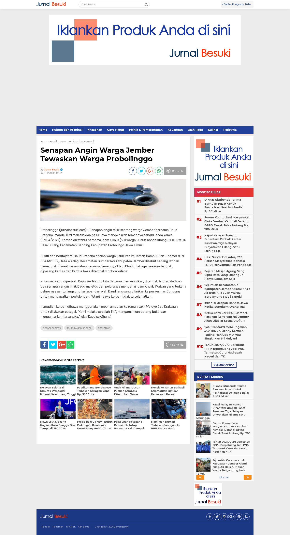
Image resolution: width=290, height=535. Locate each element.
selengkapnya (224, 364)
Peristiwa (230, 130)
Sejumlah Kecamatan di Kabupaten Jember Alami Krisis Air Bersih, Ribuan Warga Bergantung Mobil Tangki (227, 290)
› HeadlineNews (58, 141)
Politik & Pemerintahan (146, 130)
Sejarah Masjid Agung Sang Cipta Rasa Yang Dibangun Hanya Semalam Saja (224, 275)
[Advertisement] (145, 95)
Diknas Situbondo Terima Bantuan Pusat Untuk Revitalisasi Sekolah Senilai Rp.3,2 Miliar (223, 205)
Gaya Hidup (115, 130)
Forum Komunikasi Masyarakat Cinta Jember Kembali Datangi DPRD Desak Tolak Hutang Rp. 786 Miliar (227, 223)
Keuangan (175, 130)
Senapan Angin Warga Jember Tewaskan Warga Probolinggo (97, 154)
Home (42, 130)
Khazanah (94, 130)
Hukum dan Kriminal (67, 130)
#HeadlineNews (52, 327)
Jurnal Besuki (121, 526)
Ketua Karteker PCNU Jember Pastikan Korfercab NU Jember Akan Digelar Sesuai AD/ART (226, 317)
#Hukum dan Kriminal (79, 327)
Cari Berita (83, 526)
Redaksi (45, 526)
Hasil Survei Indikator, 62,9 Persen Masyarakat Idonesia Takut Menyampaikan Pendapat (227, 261)
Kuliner (213, 130)
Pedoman (57, 526)
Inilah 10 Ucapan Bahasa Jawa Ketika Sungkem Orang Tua (226, 305)
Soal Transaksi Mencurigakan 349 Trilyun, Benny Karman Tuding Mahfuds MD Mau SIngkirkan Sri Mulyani (225, 332)
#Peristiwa (104, 327)
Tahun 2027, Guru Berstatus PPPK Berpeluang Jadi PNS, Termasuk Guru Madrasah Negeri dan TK (224, 350)
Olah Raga (195, 130)
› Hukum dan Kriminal (81, 141)
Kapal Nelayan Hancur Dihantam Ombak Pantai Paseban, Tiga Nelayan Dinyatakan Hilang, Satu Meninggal (222, 243)
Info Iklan (71, 526)
